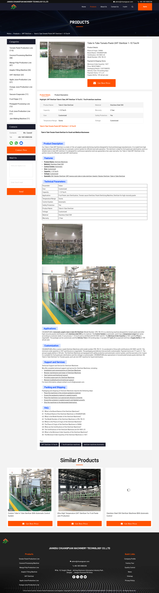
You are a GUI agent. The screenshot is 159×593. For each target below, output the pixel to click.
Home (84, 7)
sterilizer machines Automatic (94, 444)
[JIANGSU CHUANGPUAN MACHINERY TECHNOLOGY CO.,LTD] (14, 6)
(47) (20, 64)
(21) (20, 81)
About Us (104, 7)
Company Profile (130, 559)
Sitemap (130, 576)
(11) (21, 88)
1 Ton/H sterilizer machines (70, 444)
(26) (20, 70)
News (130, 572)
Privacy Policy (130, 580)
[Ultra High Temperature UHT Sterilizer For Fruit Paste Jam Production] (30, 490)
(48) (21, 56)
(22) (17, 75)
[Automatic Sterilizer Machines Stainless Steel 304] (129, 490)
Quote (145, 6)
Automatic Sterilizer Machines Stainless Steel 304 (129, 513)
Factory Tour (130, 563)
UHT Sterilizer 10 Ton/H (49, 444)
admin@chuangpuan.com (124, 2)
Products (93, 7)
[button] (11, 495)
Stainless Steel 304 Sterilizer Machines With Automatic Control (78, 514)
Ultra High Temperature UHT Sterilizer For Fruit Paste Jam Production (28, 514)
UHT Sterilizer (26, 33)
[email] (21, 143)
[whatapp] (16, 143)
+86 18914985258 (145, 2)
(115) (21, 49)
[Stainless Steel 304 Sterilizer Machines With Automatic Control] (79, 490)
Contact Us (115, 7)
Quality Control (130, 567)
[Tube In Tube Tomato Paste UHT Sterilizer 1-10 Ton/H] (66, 60)
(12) (20, 105)
